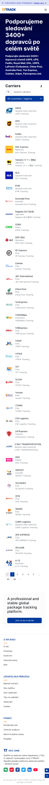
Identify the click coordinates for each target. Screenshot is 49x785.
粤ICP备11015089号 (24, 782)
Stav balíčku (9, 688)
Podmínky (8, 651)
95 (8, 579)
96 (14, 579)
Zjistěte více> (39, 3)
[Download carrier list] (42, 86)
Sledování (8, 702)
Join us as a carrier (24, 620)
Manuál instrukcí (11, 683)
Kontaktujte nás (10, 725)
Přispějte (7, 739)
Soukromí (8, 655)
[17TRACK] (9, 10)
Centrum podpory (12, 729)
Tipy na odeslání (11, 697)
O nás (6, 646)
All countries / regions (19, 98)
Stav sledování (10, 692)
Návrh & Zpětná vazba (14, 734)
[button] (39, 574)
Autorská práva (10, 660)
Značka (7, 706)
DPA (5, 665)
